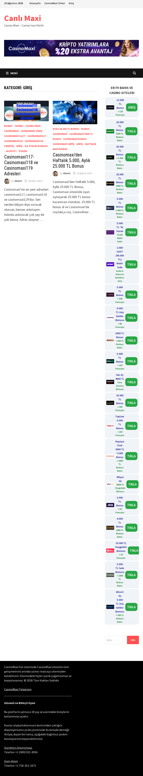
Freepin (9, 146)
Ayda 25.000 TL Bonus (66, 129)
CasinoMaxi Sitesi (54, 3)
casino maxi (32, 126)
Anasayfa (35, 3)
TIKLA (131, 131)
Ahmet (18, 181)
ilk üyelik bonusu (36, 146)
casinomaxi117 (36, 136)
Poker (23, 151)
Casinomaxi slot (14, 136)
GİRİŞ (132, 107)
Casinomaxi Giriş (31, 131)
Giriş (71, 3)
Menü (14, 73)
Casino (19, 126)
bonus (8, 126)
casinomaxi (11, 131)
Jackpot (11, 151)
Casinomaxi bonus (75, 139)
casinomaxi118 (13, 141)
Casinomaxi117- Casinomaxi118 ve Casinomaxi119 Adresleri (21, 165)
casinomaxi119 (34, 141)
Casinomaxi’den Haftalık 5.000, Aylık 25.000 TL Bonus (71, 160)
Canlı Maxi (22, 18)
